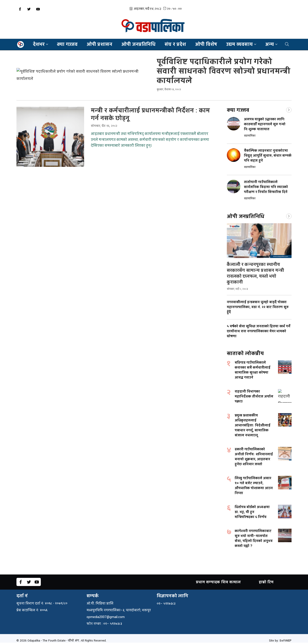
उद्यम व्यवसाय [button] (239, 44)
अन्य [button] (269, 44)
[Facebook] (19, 9)
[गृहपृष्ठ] (20, 44)
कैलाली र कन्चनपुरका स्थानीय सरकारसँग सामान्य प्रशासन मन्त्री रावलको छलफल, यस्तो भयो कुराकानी (255, 273)
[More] (289, 109)
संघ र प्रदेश (175, 44)
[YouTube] (37, 9)
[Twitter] (28, 9)
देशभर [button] (39, 44)
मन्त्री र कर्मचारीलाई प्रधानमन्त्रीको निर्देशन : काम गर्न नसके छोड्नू (150, 114)
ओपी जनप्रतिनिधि (138, 44)
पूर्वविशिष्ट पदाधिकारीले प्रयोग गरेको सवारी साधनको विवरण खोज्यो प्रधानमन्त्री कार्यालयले (223, 71)
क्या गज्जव (67, 44)
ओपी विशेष (206, 44)
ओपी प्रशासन (99, 44)
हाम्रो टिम (266, 582)
